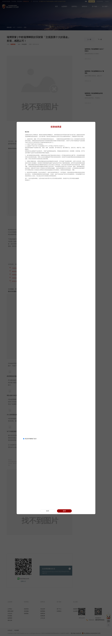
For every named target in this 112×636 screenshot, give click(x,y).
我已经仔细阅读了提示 (31, 438)
